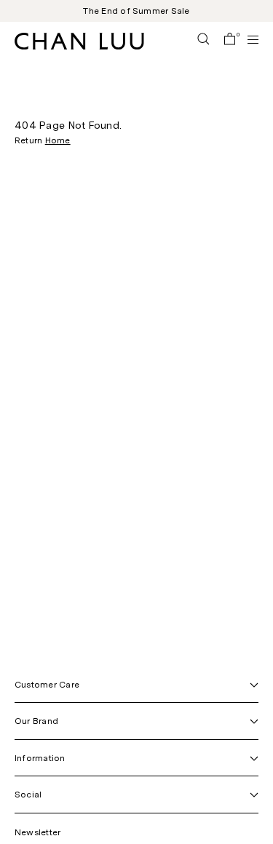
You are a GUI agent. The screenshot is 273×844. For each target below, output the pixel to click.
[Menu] (246, 39)
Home (58, 140)
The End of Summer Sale (136, 11)
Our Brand (36, 721)
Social (28, 794)
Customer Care (47, 685)
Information (40, 758)
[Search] (203, 40)
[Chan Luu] (79, 45)
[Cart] (229, 40)
